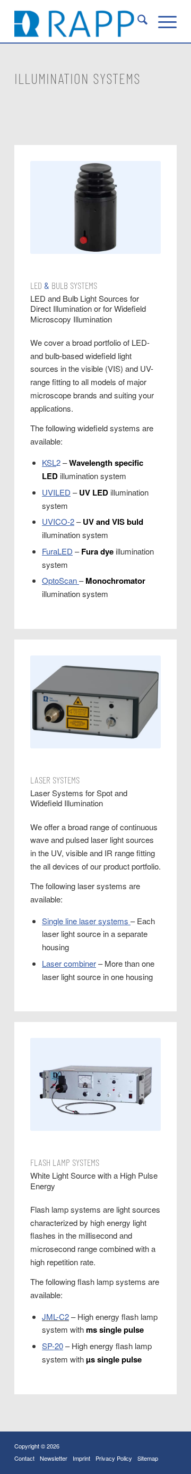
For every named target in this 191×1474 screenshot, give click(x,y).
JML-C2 (55, 1316)
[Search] (137, 21)
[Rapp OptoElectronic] (79, 21)
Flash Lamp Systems (64, 1162)
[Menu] (162, 21)
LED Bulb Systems (63, 285)
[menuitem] (137, 21)
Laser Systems (55, 780)
